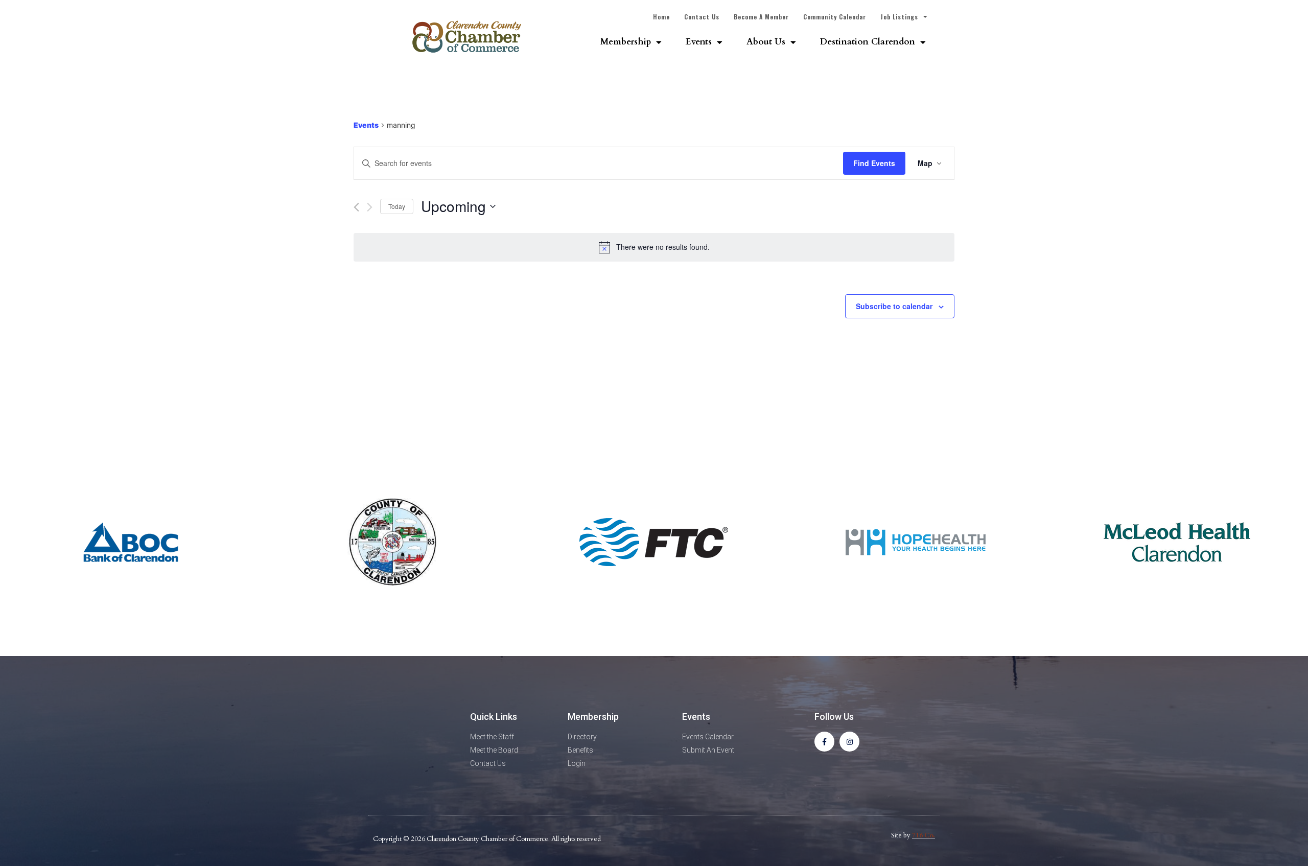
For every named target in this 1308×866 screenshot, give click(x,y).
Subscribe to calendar (894, 306)
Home (661, 16)
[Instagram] (849, 742)
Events (699, 42)
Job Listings (899, 16)
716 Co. (923, 835)
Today (396, 206)
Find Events (874, 163)
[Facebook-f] (824, 742)
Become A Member (761, 16)
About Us (765, 42)
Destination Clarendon (867, 42)
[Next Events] (369, 207)
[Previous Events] (356, 207)
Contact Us (701, 16)
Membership (625, 42)
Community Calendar (834, 16)
